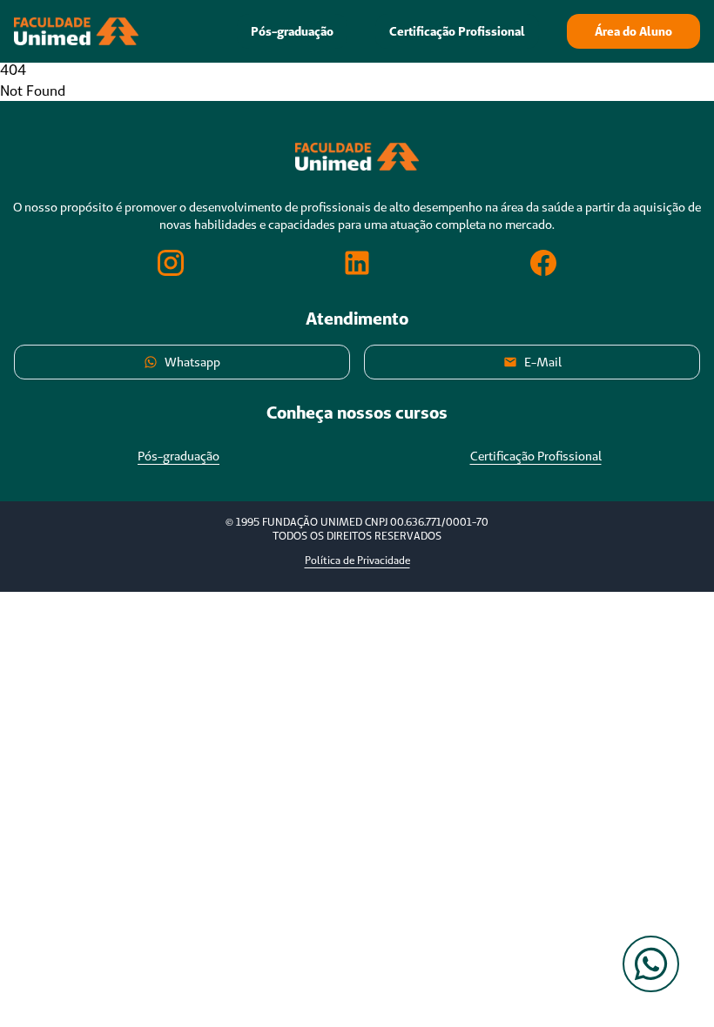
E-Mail (543, 362)
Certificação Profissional (457, 31)
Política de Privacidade (357, 560)
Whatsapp (192, 362)
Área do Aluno (633, 31)
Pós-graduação (292, 31)
